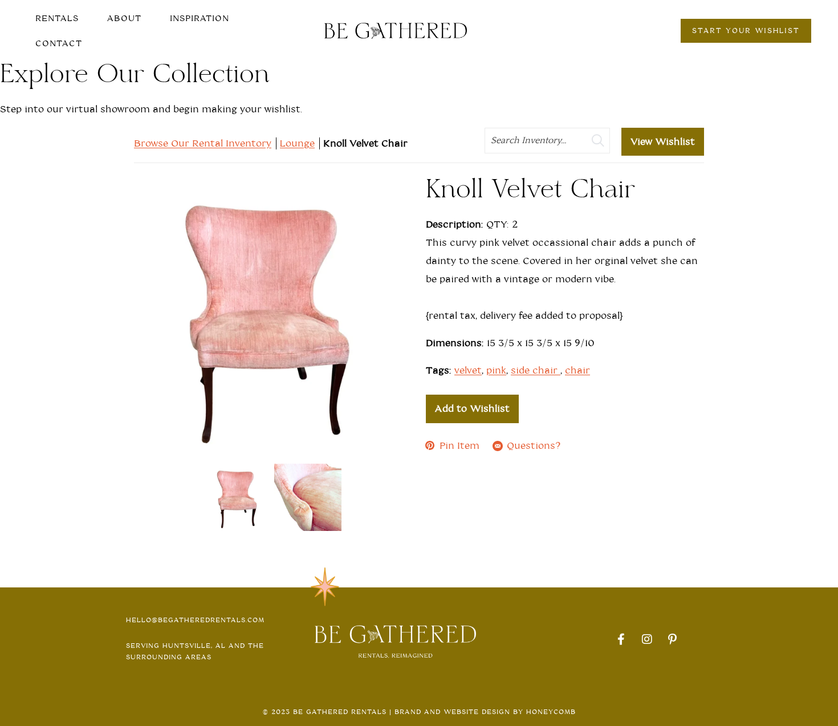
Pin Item (459, 446)
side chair (535, 370)
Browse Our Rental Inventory (202, 143)
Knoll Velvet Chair (365, 143)
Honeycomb (551, 712)
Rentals (57, 18)
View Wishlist (662, 142)
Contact (58, 43)
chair (577, 370)
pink (496, 370)
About (124, 18)
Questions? (533, 446)
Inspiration (199, 18)
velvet (468, 370)
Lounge (297, 143)
